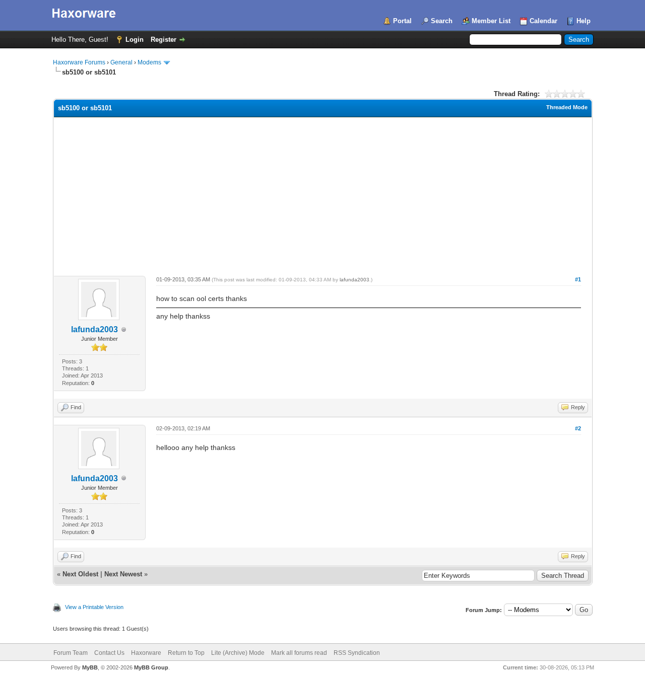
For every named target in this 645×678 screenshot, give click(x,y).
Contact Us (109, 652)
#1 (578, 279)
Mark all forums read (299, 652)
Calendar (543, 21)
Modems (149, 62)
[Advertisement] (323, 192)
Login (134, 39)
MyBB (90, 667)
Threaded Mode (567, 107)
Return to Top (186, 652)
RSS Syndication (357, 652)
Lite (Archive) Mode (238, 652)
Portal (402, 21)
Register (163, 39)
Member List (491, 21)
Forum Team (70, 652)
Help (583, 21)
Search (442, 21)
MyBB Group (151, 667)
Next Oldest (80, 574)
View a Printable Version (94, 607)
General (121, 62)
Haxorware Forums (79, 62)
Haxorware (146, 652)
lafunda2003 (94, 329)
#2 (578, 428)
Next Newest (123, 574)
